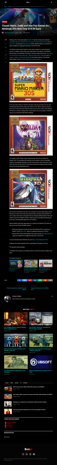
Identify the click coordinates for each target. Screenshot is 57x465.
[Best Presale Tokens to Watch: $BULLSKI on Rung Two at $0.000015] (8, 388)
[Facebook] (5, 43)
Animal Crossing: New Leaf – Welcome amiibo (25, 55)
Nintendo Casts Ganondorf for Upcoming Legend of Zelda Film (40, 349)
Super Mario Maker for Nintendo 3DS (19, 41)
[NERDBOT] (29, 2)
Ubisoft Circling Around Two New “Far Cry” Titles (40, 371)
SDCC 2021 (9, 425)
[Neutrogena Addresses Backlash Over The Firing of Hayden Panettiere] (8, 411)
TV (20, 382)
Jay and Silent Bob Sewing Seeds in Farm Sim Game (15, 371)
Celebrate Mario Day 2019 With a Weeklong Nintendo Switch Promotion (44, 269)
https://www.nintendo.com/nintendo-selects (30, 59)
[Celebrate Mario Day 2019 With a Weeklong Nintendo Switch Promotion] (45, 263)
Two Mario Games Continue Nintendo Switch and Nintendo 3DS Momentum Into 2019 (30, 269)
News (11, 382)
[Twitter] (5, 47)
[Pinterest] (5, 51)
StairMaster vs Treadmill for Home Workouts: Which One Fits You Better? (30, 402)
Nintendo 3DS (30, 40)
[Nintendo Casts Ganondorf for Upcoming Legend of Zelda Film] (41, 340)
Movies (16, 382)
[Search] (51, 2)
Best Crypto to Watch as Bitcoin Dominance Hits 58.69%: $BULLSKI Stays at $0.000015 (32, 394)
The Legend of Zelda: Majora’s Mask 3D (38, 41)
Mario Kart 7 (24, 231)
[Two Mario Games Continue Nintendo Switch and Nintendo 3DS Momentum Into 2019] (31, 263)
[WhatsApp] (5, 58)
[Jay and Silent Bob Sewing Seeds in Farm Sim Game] (16, 362)
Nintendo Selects (27, 43)
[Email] (5, 62)
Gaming (5, 21)
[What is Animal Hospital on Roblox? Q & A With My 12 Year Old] (16, 340)
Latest (7, 382)
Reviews (25, 382)
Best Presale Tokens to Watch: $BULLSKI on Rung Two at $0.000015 (28, 386)
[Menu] (6, 2)
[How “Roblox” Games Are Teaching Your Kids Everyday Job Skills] (41, 318)
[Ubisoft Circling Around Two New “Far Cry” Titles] (41, 362)
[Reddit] (5, 54)
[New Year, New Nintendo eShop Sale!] (16, 263)
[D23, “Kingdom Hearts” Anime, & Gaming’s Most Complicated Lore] (16, 318)
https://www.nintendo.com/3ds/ (40, 239)
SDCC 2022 (9, 427)
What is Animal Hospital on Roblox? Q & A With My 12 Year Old (15, 349)
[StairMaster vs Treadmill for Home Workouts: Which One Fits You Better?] (8, 404)
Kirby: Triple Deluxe (42, 55)
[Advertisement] (28, 10)
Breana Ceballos (10, 32)
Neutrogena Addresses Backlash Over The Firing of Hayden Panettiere (29, 409)
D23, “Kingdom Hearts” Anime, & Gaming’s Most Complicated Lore (15, 328)
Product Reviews (11, 422)
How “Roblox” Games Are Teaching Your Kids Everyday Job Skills (39, 328)
